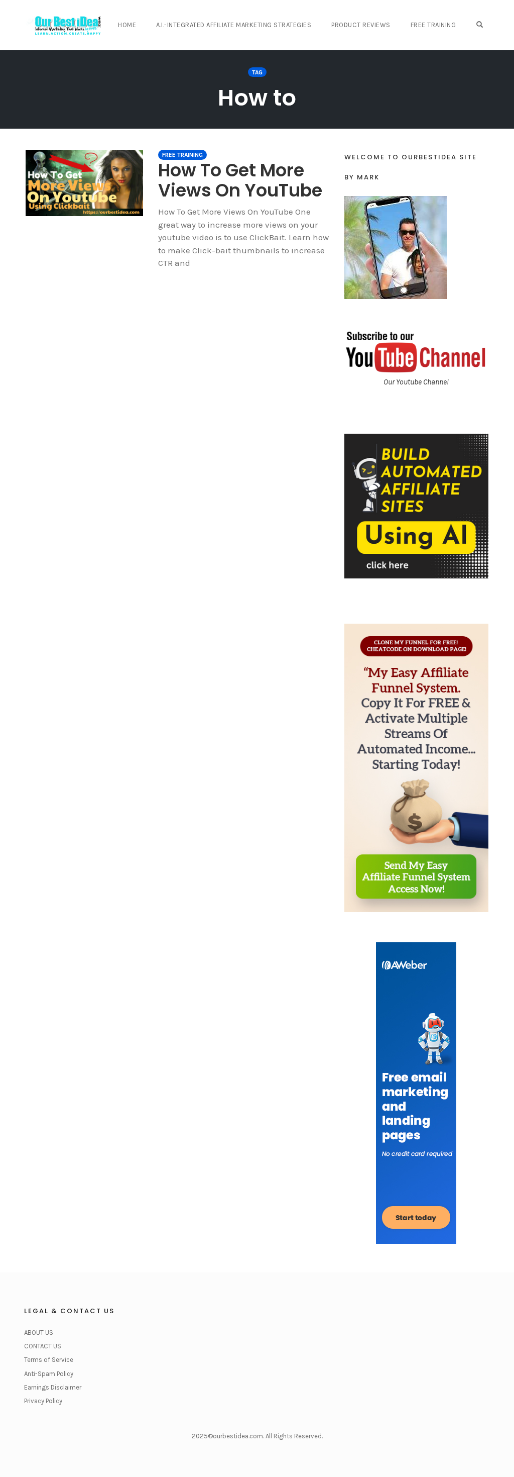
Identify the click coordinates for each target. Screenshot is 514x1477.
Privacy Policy (43, 1401)
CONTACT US (42, 1346)
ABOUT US (38, 1332)
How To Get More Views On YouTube (240, 180)
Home (127, 25)
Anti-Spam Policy (48, 1373)
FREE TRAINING (433, 25)
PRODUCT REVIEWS (361, 25)
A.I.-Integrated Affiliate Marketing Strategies (233, 25)
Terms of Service (48, 1359)
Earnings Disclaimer (52, 1387)
